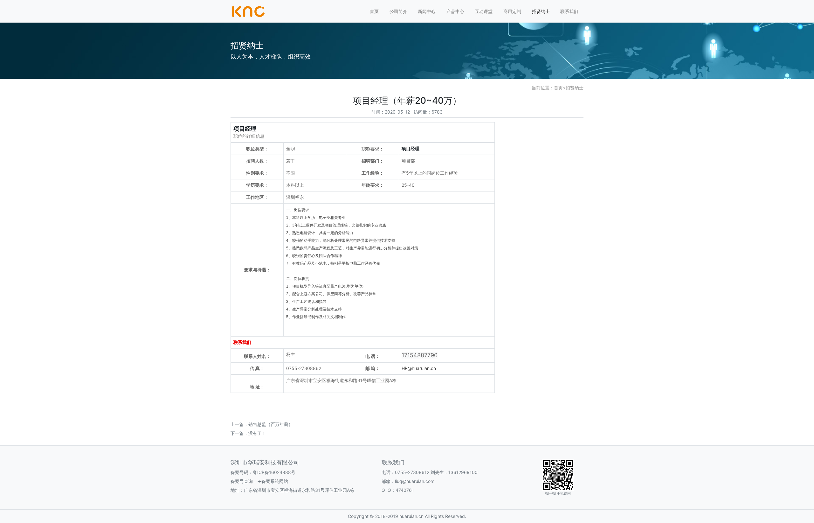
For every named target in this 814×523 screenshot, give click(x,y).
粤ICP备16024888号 (274, 472)
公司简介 (398, 11)
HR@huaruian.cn (419, 368)
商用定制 (512, 11)
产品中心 (455, 11)
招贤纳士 (541, 11)
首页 (374, 11)
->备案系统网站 (272, 481)
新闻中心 (427, 11)
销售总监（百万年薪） (270, 424)
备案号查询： (244, 481)
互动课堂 (484, 11)
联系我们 (569, 11)
